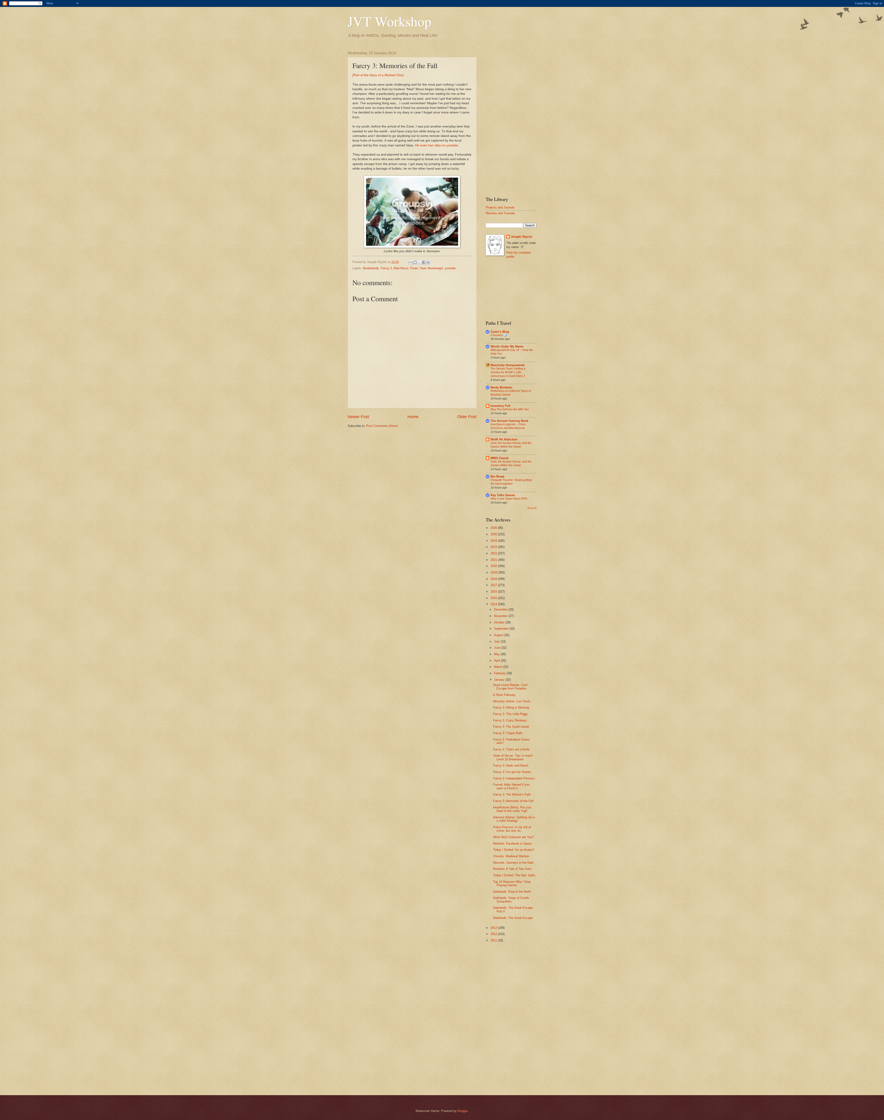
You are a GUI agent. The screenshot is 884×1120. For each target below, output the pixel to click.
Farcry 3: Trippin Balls (508, 733)
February (500, 673)
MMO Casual (500, 458)
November (501, 616)
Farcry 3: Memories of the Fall (513, 801)
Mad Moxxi (401, 268)
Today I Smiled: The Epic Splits (514, 875)
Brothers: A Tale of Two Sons (512, 869)
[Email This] (410, 262)
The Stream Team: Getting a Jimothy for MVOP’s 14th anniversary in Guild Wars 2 (508, 372)
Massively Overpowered (507, 365)
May (497, 654)
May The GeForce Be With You (510, 409)
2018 (494, 579)
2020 (494, 566)
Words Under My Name (507, 346)
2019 (494, 572)
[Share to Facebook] (424, 262)
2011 (494, 940)
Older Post (467, 416)
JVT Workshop (389, 21)
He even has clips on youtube (436, 145)
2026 (494, 528)
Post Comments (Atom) (382, 426)
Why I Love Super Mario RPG (509, 498)
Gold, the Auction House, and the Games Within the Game (511, 444)
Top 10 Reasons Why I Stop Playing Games (512, 883)
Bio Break (497, 476)
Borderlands (371, 268)
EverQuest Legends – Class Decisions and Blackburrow (508, 426)
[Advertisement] (511, 120)
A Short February (504, 695)
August (499, 635)
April (497, 660)
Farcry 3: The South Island (511, 726)
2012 (494, 934)
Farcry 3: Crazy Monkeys (510, 720)
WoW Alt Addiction (504, 439)
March (498, 667)
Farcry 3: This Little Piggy (510, 714)
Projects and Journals (500, 207)
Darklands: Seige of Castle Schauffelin (511, 899)
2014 (494, 604)
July (497, 641)
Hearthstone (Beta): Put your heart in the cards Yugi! (512, 809)
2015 (494, 598)
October (500, 622)
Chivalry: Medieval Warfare (511, 856)
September (501, 628)
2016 (494, 591)
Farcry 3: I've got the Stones (512, 772)
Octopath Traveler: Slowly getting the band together (511, 481)
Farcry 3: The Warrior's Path (512, 794)
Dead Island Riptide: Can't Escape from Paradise (510, 686)
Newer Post (358, 416)
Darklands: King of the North (512, 891)
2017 (494, 585)
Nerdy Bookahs (501, 387)
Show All (531, 508)
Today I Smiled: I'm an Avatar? (513, 849)
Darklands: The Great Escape (513, 918)
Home (413, 416)
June (497, 647)
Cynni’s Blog (500, 331)
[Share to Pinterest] (428, 262)
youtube (450, 268)
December (501, 609)
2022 (494, 553)
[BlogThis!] (415, 262)
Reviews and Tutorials (500, 213)
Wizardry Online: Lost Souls (511, 701)
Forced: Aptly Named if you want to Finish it (511, 786)
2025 (494, 534)
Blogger (463, 1111)
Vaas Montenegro (431, 268)
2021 (494, 559)
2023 (494, 547)
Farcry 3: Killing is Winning (511, 707)
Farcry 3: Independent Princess (514, 778)
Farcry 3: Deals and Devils (511, 765)
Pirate (414, 268)
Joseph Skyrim (521, 236)
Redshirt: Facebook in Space (512, 843)
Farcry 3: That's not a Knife (511, 749)
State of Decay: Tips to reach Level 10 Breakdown (512, 757)
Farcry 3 (386, 268)
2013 (494, 927)
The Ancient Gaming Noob (509, 421)
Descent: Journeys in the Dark (513, 862)
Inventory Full (500, 406)
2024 (494, 540)
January (500, 679)
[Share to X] (419, 262)
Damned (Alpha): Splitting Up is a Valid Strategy (514, 819)
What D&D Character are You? (513, 837)
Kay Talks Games (503, 495)
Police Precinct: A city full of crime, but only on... (512, 828)
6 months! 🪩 (499, 335)
